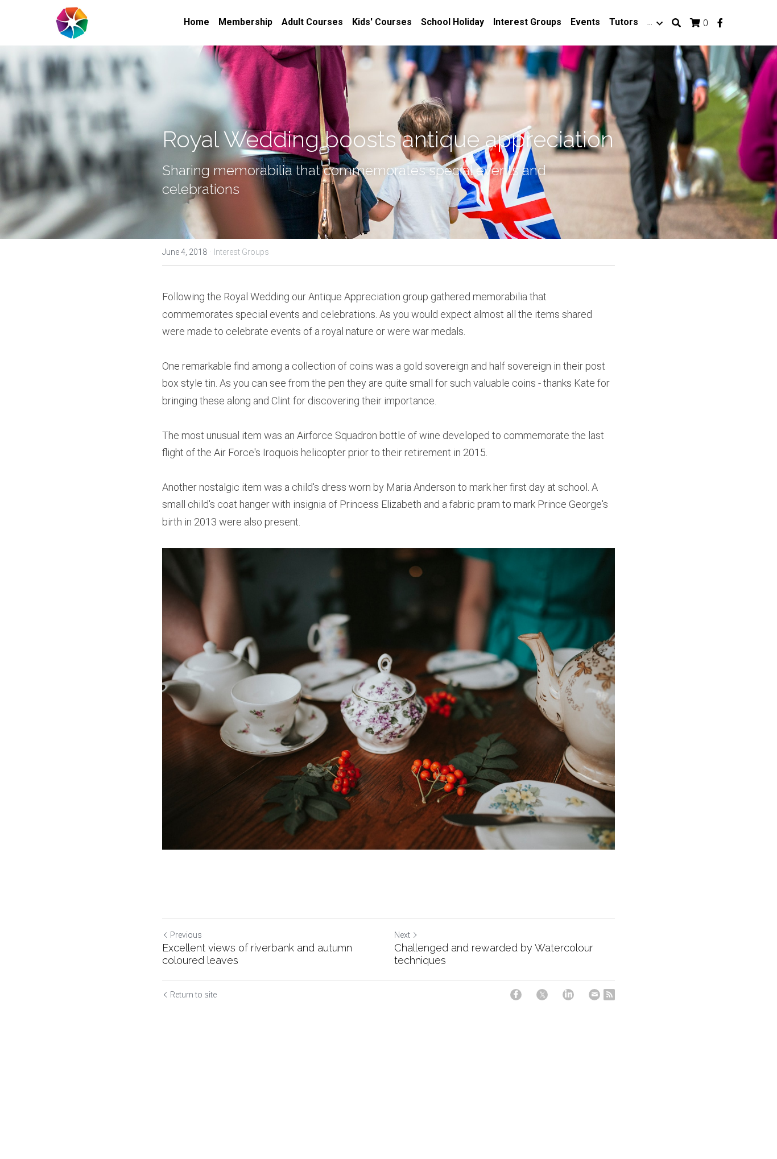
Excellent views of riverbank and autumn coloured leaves (257, 954)
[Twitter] (542, 994)
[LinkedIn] (568, 994)
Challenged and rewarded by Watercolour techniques (493, 954)
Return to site (193, 994)
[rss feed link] (609, 994)
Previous (186, 934)
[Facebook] (516, 994)
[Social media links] (720, 22)
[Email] (594, 994)
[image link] (72, 22)
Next (402, 934)
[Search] (676, 23)
